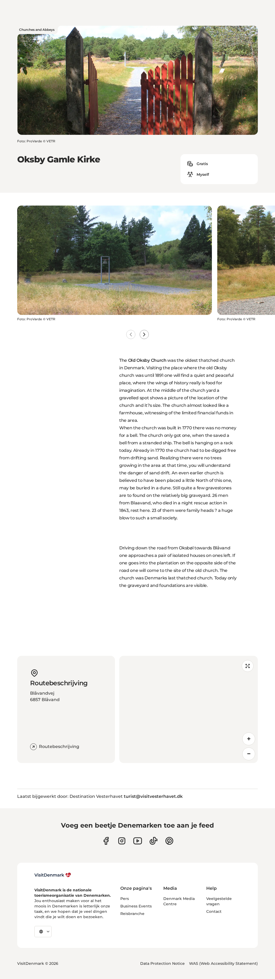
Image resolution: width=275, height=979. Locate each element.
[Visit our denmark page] (106, 841)
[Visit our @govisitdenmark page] (153, 841)
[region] (188, 709)
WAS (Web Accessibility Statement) (223, 963)
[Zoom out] (248, 753)
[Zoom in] (248, 738)
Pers (124, 898)
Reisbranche (132, 913)
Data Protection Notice (162, 963)
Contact (214, 911)
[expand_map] (248, 666)
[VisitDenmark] (52, 875)
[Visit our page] (121, 841)
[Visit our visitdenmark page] (137, 841)
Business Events (136, 906)
